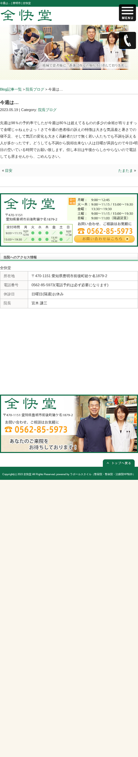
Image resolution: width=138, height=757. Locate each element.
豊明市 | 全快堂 (22, 3)
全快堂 (27, 474)
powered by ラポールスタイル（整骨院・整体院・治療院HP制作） (95, 474)
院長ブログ (47, 110)
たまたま (125, 170)
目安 (8, 170)
